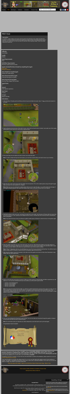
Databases (20, 10)
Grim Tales (4, 68)
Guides (28, 368)
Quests (24, 368)
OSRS (8, 10)
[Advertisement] (35, 22)
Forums (4, 10)
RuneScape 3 (13, 10)
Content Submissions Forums (9, 357)
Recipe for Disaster (6, 69)
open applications (51, 390)
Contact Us (38, 370)
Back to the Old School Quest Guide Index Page (33, 363)
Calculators (26, 10)
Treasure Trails (34, 10)
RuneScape (24, 390)
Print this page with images (14, 363)
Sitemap (27, 370)
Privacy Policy (32, 370)
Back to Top (48, 363)
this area (49, 387)
